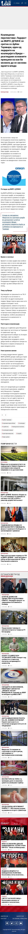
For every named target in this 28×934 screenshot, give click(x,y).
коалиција (22, 423)
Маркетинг (20, 916)
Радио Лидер (6, 3)
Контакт (4, 918)
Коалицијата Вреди (8, 430)
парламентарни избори (9, 423)
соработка (5, 426)
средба (19, 433)
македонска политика (18, 426)
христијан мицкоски (8, 433)
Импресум (4, 916)
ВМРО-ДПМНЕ (6, 437)
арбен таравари (7, 419)
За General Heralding (20, 918)
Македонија (5, 92)
